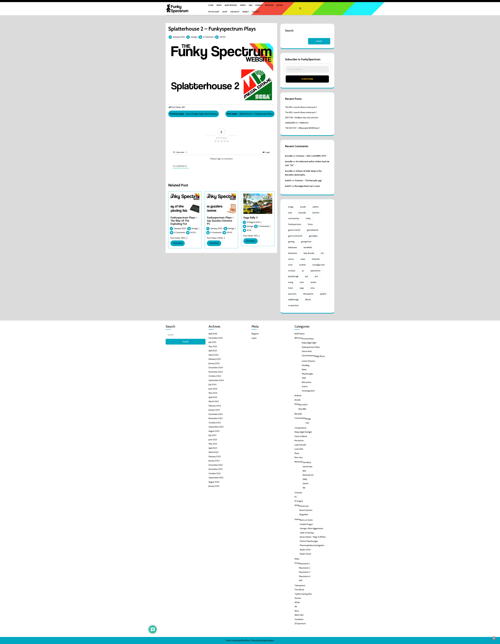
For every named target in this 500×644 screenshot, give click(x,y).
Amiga (308, 419)
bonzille (289, 156)
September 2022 (216, 477)
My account (213, 12)
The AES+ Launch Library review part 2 (301, 107)
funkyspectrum (294, 224)
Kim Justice (299, 440)
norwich (302, 265)
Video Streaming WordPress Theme (241, 640)
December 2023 (216, 414)
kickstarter (292, 253)
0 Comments (180, 232)
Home (211, 5)
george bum (306, 241)
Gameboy (307, 462)
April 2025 (213, 350)
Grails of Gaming (307, 533)
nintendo (316, 259)
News (219, 5)
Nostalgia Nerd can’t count (307, 186)
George (194, 37)
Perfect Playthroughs (309, 541)
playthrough (293, 276)
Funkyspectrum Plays (311, 347)
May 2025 (213, 346)
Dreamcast (304, 506)
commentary (293, 218)
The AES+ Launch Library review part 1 (301, 112)
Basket (246, 12)
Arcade (298, 400)
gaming (291, 241)
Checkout (235, 12)
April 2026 (213, 334)
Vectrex (298, 598)
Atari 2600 (303, 405)
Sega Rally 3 (250, 217)
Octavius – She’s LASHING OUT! (311, 156)
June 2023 (213, 439)
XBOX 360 (299, 615)
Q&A (250, 5)
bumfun (315, 213)
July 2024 (212, 384)
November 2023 (216, 418)
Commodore (300, 418)
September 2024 (216, 380)
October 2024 (215, 376)
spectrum (292, 294)
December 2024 (216, 367)
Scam (290, 288)
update (323, 294)
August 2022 (214, 482)
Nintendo (299, 462)
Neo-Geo (299, 457)
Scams (305, 386)
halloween (292, 247)
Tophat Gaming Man (303, 594)
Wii (304, 488)
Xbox (297, 611)
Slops (297, 559)
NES (304, 471)
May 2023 (213, 444)
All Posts (298, 338)
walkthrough (293, 299)
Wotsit (308, 299)
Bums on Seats (306, 520)
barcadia (302, 213)
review (313, 282)
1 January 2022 (179, 37)
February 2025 (215, 359)
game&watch (312, 230)
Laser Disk (299, 449)
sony (312, 288)
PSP (300, 580)
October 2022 (215, 473)
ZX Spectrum (300, 623)
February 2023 (215, 456)
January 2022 (214, 486)
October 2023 (215, 423)
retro (302, 282)
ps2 (306, 276)
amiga (290, 207)
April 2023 (213, 448)
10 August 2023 (254, 222)
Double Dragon (306, 524)
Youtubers (299, 619)
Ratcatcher (306, 382)
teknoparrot (308, 294)
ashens (315, 207)
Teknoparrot (300, 585)
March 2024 (214, 401)
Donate (258, 5)
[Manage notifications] (494, 638)
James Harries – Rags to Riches (313, 537)
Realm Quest (305, 554)
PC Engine (299, 501)
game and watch (295, 236)
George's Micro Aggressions (311, 528)
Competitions (300, 428)
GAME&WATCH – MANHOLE (296, 123)
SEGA (297, 505)
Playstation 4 (304, 576)
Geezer (279, 5)
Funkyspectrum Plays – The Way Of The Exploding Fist (183, 220)
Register (269, 5)
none (290, 265)
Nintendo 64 (308, 475)
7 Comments (264, 226)
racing (290, 282)
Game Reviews (230, 5)
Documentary (308, 339)
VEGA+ (297, 602)
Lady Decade (300, 445)
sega (302, 288)
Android (298, 395)
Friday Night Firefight (303, 432)
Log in (254, 338)
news (303, 259)
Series (243, 5)
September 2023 (216, 427)
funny (310, 224)
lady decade (309, 253)
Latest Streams (308, 361)
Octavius (298, 492)
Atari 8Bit (302, 409)
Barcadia (298, 414)
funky (308, 218)
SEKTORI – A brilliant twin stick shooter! (301, 117)
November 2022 (216, 469)
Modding (305, 365)
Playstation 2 (304, 568)
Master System (305, 510)
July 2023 (212, 435)
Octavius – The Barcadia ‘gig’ (308, 180)
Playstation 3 (304, 572)
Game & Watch (301, 436)
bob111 (288, 180)
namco (291, 259)
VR (296, 606)
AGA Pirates (300, 334)
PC (296, 497)
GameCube (307, 466)
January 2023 (214, 461)
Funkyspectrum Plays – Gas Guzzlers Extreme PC (220, 220)
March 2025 (213, 355)
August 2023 (214, 431)
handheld (308, 247)
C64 (307, 423)
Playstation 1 (304, 563)
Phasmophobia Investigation (312, 545)
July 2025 (212, 342)
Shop (224, 12)
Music (297, 453)
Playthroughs (307, 374)
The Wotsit (299, 590)
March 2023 (213, 452)
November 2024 (216, 372)
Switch (305, 483)
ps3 (316, 276)
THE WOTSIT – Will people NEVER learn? (302, 128)
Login (267, 152)
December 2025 (216, 338)
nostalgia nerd (318, 265)
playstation (315, 271)
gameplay (313, 236)
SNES (305, 479)
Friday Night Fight (309, 343)
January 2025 (214, 363)
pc (303, 271)
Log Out (256, 12)
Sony (297, 563)
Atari (296, 404)
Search (289, 30)
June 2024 (213, 389)
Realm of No (305, 550)
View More (179, 244)
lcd (322, 253)
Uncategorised (308, 391)
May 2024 (213, 393)
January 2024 (214, 410)
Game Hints (307, 351)
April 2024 (213, 397)
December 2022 (216, 465)
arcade (303, 207)
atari (290, 213)
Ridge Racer (320, 356)
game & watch (294, 230)
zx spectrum (293, 305)
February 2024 (215, 406)
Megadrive (303, 514)
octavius (291, 271)
